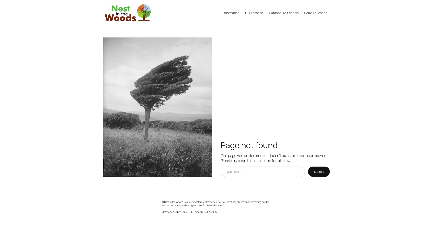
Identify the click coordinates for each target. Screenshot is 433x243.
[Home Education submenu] (329, 13)
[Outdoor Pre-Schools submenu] (300, 13)
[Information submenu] (241, 13)
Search (319, 172)
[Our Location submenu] (265, 13)
